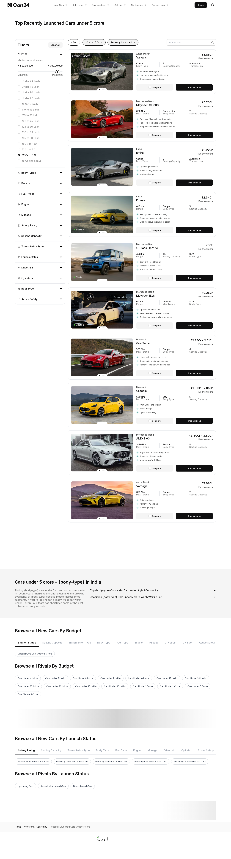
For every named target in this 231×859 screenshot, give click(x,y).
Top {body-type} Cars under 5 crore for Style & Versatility (124, 590)
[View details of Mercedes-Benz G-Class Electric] (174, 262)
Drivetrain (170, 642)
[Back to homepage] (18, 5)
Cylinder (188, 642)
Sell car (118, 5)
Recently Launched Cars (53, 786)
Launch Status (27, 642)
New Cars (59, 5)
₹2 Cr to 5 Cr (92, 42)
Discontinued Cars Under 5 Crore (35, 653)
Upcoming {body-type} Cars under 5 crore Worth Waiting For (126, 597)
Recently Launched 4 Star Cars (151, 761)
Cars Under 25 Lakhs (28, 686)
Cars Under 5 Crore (197, 686)
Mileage (154, 642)
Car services (158, 5)
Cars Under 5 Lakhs (55, 678)
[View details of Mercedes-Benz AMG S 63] (174, 453)
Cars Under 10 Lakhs (138, 678)
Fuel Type (122, 642)
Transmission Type (80, 642)
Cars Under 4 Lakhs (28, 678)
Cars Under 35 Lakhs (86, 686)
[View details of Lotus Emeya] (174, 214)
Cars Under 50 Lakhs (115, 686)
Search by (42, 827)
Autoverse (78, 5)
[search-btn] (213, 5)
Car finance (137, 5)
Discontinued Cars (82, 786)
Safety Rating (26, 750)
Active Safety (207, 642)
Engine (139, 642)
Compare (156, 87)
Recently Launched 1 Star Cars (33, 761)
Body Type (103, 642)
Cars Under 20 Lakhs (195, 678)
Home (18, 827)
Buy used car (99, 5)
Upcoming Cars (25, 786)
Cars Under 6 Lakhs (83, 678)
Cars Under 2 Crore (170, 686)
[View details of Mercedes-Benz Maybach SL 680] (174, 119)
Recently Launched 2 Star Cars (72, 761)
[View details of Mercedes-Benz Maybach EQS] (174, 310)
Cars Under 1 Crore (143, 686)
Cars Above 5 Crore (28, 694)
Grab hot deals (194, 87)
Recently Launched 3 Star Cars (111, 761)
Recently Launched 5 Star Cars (190, 761)
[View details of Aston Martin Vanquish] (174, 72)
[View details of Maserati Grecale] (174, 405)
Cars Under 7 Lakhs (110, 678)
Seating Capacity (52, 642)
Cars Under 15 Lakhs (167, 678)
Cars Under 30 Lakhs (57, 686)
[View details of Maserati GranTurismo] (174, 357)
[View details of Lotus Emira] (174, 167)
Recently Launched (121, 42)
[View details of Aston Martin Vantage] (174, 500)
